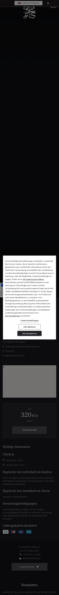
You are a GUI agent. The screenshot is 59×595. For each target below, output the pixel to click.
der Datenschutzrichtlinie (33, 279)
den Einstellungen (12, 315)
